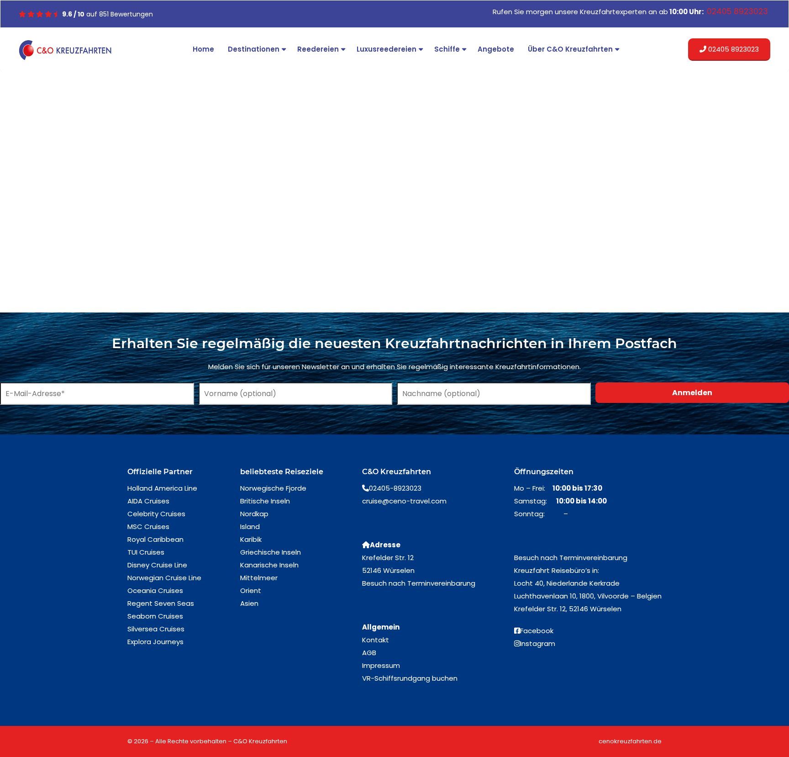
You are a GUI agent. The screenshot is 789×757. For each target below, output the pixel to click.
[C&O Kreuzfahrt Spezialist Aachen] (67, 50)
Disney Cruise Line (157, 565)
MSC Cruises (148, 526)
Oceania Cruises (155, 590)
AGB (369, 652)
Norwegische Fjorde (273, 488)
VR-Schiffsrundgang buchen (410, 678)
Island (250, 526)
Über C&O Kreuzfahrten (570, 49)
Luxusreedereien (386, 49)
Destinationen (253, 49)
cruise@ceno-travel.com (404, 501)
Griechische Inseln (270, 552)
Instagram (537, 643)
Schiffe (447, 49)
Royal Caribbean (155, 539)
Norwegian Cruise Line (164, 577)
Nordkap (254, 514)
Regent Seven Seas (160, 603)
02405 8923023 (732, 49)
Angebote (496, 49)
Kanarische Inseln (269, 565)
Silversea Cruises (155, 629)
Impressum (381, 665)
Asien (249, 603)
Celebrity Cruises (156, 514)
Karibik (251, 539)
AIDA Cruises (148, 501)
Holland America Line (162, 488)
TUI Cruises (145, 552)
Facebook (536, 630)
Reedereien (318, 49)
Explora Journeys (155, 641)
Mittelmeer (259, 577)
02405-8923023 (395, 488)
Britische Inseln (265, 501)
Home (203, 49)
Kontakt (375, 640)
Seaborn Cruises (155, 616)
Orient (250, 590)
